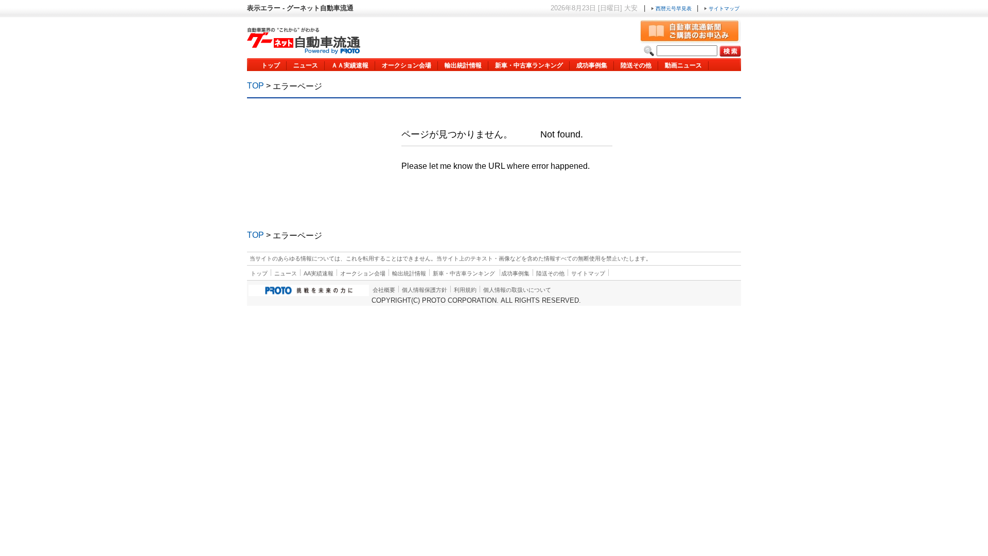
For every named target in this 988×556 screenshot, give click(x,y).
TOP (255, 85)
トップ (270, 65)
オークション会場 (406, 65)
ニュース (305, 65)
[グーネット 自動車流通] (303, 51)
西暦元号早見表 (673, 8)
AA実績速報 (318, 273)
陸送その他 (636, 65)
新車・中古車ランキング (529, 65)
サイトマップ (723, 8)
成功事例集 (591, 65)
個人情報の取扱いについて (517, 290)
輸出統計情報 (463, 65)
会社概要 (384, 290)
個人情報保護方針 (424, 290)
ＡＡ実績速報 (349, 65)
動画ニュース (683, 65)
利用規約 (465, 290)
